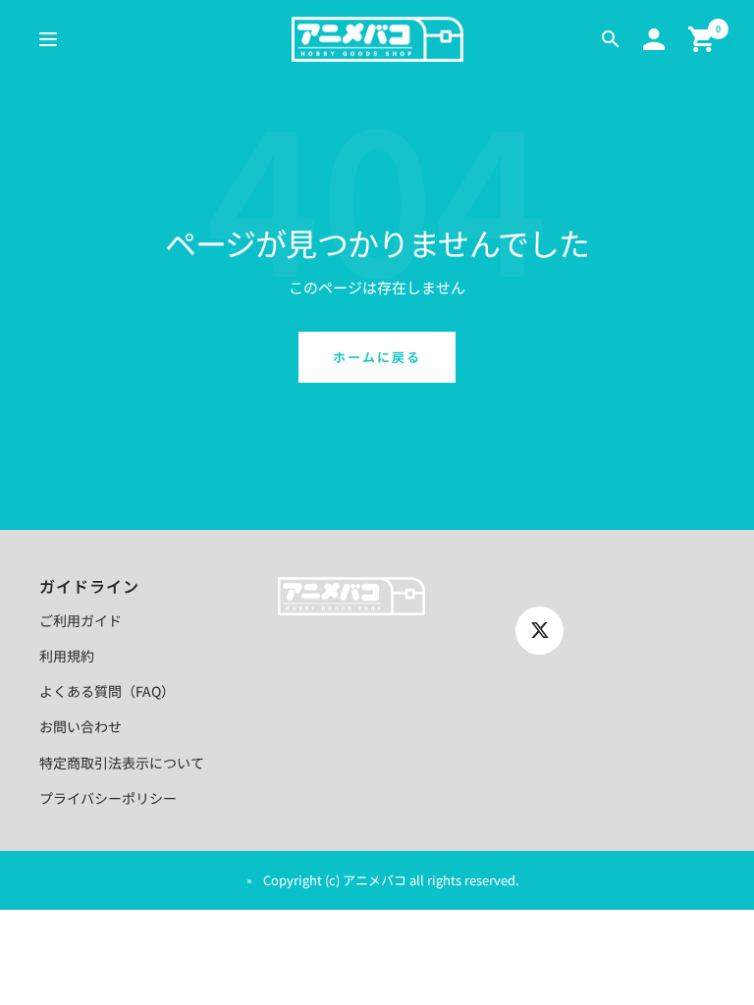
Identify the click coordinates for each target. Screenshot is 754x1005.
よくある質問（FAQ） (107, 691)
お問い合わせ (80, 726)
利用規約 (66, 655)
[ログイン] (654, 39)
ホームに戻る (377, 356)
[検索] (610, 39)
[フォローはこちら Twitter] (539, 631)
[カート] (701, 39)
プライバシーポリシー (108, 798)
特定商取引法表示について (121, 762)
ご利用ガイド (80, 620)
